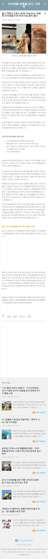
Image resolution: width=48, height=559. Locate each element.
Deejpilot (29, 545)
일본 (15, 317)
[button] (45, 14)
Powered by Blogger (25, 540)
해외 (29, 317)
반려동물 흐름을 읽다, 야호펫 (24, 5)
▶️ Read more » (39, 412)
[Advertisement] (24, 350)
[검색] (45, 4)
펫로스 (22, 317)
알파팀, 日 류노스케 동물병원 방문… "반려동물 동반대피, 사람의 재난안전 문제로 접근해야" (21, 451)
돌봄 (9, 317)
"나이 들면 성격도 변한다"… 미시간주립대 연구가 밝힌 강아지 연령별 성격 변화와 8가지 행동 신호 (21, 390)
